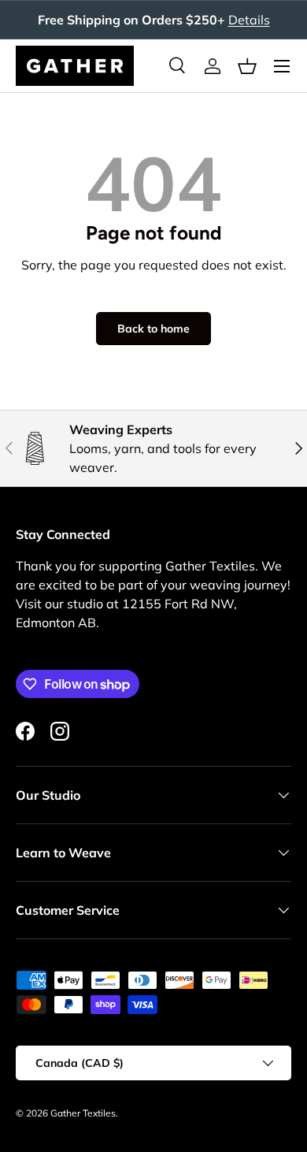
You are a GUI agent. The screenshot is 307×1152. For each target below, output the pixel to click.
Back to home (153, 328)
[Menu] (281, 66)
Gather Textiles (83, 1113)
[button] (247, 66)
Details (249, 20)
